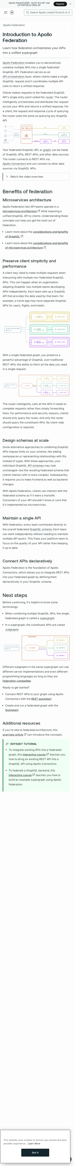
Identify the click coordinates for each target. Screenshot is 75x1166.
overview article (13, 734)
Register (60, 3)
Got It (35, 1152)
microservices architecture (20, 211)
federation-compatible (17, 681)
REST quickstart (41, 699)
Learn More (34, 1143)
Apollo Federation (14, 25)
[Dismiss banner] (70, 4)
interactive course (34, 754)
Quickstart (11, 710)
